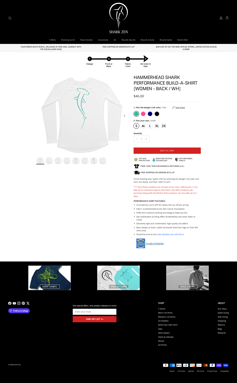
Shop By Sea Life (128, 40)
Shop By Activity (147, 40)
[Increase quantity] (147, 139)
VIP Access (181, 371)
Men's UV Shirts (165, 312)
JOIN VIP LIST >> (94, 319)
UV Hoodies (163, 321)
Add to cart (167, 150)
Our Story (222, 308)
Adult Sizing (223, 312)
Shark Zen (17, 365)
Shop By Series (166, 40)
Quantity (138, 133)
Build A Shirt (182, 40)
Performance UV (68, 40)
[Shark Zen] (118, 18)
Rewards (222, 333)
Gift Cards (200, 371)
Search (172, 371)
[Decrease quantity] (136, 139)
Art (115, 40)
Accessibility (224, 371)
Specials (191, 371)
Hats (160, 329)
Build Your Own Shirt (167, 324)
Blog (220, 329)
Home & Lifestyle (165, 337)
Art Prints (162, 345)
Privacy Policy (212, 371)
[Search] (10, 18)
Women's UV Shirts (166, 317)
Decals (161, 341)
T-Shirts (52, 40)
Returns (221, 324)
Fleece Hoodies (86, 40)
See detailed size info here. (170, 234)
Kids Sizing (223, 317)
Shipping (222, 321)
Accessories (103, 40)
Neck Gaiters (164, 333)
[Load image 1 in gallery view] (82, 114)
